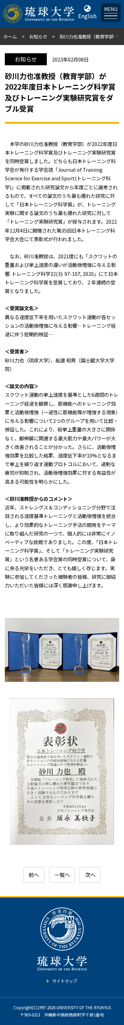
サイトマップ (64, 981)
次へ (90, 874)
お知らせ (38, 36)
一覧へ (62, 874)
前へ (34, 874)
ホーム (10, 36)
